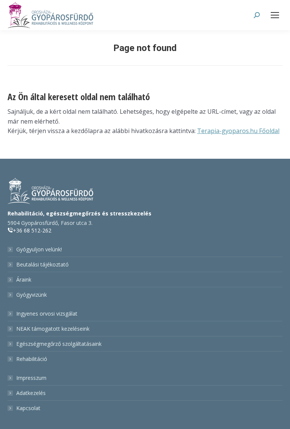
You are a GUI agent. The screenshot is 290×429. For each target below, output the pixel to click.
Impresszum (31, 377)
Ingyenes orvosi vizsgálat (46, 313)
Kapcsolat (28, 408)
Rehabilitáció (31, 358)
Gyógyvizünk (31, 294)
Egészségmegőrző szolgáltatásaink (59, 343)
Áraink (23, 279)
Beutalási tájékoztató (42, 264)
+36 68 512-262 (32, 230)
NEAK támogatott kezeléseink (52, 328)
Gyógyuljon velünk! (39, 249)
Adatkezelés (31, 392)
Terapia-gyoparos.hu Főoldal (238, 131)
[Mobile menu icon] (274, 15)
